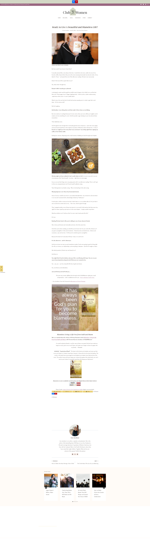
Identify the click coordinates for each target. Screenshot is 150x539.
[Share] (53, 394)
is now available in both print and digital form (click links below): (75, 381)
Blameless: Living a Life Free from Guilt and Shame (75, 334)
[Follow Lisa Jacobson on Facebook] (73, 454)
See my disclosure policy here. (87, 277)
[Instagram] (143, 4)
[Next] (104, 487)
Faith (78, 30)
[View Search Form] (148, 4)
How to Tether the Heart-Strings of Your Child (63, 462)
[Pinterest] (146, 4)
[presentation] (51, 480)
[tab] (72, 501)
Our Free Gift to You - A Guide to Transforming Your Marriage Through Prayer (15, 4)
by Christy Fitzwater (78, 281)
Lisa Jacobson (66, 30)
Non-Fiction (81, 30)
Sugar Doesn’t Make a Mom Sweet (50, 492)
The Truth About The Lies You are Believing (87, 462)
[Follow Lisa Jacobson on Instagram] (75, 454)
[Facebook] (141, 4)
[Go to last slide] (46, 487)
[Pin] (55, 394)
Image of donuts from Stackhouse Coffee (73, 389)
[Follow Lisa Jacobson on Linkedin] (77, 454)
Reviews (85, 30)
